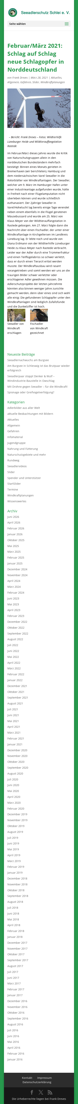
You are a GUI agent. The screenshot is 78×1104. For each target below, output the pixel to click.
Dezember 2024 (17, 569)
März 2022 (14, 668)
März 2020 (14, 802)
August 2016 (15, 1024)
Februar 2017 (15, 989)
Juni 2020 (13, 785)
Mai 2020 (13, 791)
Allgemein (13, 82)
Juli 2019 (12, 838)
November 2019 (17, 820)
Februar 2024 (15, 592)
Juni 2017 (13, 978)
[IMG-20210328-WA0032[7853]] (16, 315)
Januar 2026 (15, 534)
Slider (35, 82)
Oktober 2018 (15, 890)
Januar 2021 (15, 744)
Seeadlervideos (17, 466)
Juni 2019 (13, 843)
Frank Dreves (20, 77)
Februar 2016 (15, 1053)
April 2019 (13, 855)
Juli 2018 (12, 907)
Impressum (44, 1078)
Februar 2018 (15, 931)
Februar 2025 (15, 557)
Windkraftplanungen (53, 82)
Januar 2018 (15, 937)
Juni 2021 (13, 715)
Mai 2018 (13, 919)
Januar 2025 (15, 563)
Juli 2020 (12, 779)
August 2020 (15, 773)
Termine (12, 489)
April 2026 (13, 522)
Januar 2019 (15, 872)
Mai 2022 (13, 657)
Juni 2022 (13, 651)
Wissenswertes (16, 501)
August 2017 (15, 966)
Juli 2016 (12, 1030)
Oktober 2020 (15, 762)
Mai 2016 (13, 1042)
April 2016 (13, 1047)
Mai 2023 (13, 604)
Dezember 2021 (17, 686)
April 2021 (13, 726)
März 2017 (14, 983)
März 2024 (14, 586)
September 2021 (17, 697)
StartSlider (14, 483)
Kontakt (27, 1078)
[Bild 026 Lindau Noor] (39, 315)
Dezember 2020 (17, 750)
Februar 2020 (15, 808)
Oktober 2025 (15, 540)
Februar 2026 (15, 528)
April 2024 (13, 581)
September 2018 (17, 896)
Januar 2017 (15, 995)
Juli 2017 (12, 972)
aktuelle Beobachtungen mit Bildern (30, 413)
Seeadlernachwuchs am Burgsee (28, 360)
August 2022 (15, 639)
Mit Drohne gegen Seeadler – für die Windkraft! (37, 386)
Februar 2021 (15, 738)
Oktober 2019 (15, 826)
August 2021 (15, 703)
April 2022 (13, 662)
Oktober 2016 (15, 1012)
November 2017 (17, 948)
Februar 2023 (15, 616)
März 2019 (14, 861)
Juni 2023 (13, 598)
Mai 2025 (13, 546)
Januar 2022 (15, 680)
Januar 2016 (15, 1059)
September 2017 (17, 960)
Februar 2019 (15, 866)
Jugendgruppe (16, 443)
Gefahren (25, 82)
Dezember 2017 (17, 942)
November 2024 (17, 575)
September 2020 (17, 767)
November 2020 (17, 756)
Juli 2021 (12, 709)
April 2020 (13, 797)
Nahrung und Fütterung (22, 449)
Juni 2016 (13, 1036)
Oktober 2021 (15, 692)
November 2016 (17, 1007)
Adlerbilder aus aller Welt (23, 408)
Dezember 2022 (17, 622)
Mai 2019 (13, 849)
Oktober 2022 (15, 627)
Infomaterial (15, 437)
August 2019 (15, 832)
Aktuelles (56, 77)
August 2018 (15, 902)
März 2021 (14, 732)
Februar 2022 (15, 674)
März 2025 (14, 551)
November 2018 (17, 884)
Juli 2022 (12, 645)
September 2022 (17, 633)
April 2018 (13, 925)
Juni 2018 (13, 913)
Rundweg (13, 460)
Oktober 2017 (15, 954)
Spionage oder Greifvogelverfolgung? (30, 392)
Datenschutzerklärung (37, 1082)
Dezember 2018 (17, 878)
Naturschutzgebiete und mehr (26, 454)
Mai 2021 (13, 721)
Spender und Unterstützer (24, 478)
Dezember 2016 (17, 1001)
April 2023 (13, 610)
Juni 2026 (13, 517)
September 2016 (17, 1018)
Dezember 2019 (17, 814)
